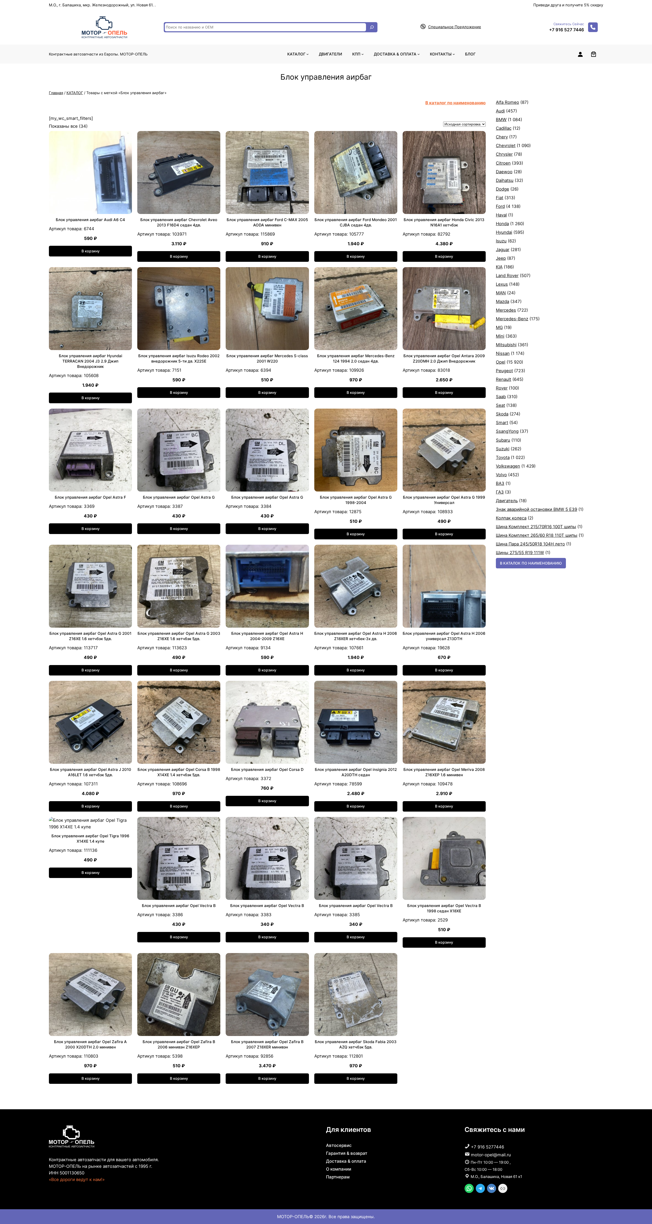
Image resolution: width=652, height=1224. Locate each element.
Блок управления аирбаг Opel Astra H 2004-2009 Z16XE (267, 636)
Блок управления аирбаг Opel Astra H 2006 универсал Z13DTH (444, 636)
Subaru (503, 440)
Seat (500, 405)
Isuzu (501, 240)
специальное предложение (454, 26)
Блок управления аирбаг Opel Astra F (90, 497)
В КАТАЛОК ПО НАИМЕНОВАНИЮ (531, 563)
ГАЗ (500, 492)
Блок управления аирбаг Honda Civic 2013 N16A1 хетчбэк (444, 222)
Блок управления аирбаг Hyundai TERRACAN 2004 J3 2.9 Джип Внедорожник (90, 361)
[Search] (371, 27)
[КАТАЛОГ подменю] (307, 54)
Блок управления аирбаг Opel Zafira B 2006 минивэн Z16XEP (179, 1044)
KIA (499, 266)
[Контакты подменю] (454, 54)
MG (499, 327)
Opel (500, 362)
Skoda (502, 413)
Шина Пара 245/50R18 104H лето (530, 543)
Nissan (503, 353)
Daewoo (504, 171)
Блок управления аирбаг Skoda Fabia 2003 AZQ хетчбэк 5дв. (356, 1044)
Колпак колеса (511, 518)
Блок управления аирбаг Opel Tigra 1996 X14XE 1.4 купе (90, 838)
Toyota (503, 457)
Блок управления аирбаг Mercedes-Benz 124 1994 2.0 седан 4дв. (356, 358)
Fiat (499, 197)
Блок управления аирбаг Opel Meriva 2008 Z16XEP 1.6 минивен (444, 772)
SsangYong (507, 431)
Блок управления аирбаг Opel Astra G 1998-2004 (356, 500)
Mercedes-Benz (512, 318)
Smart (502, 422)
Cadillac (503, 128)
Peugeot (504, 370)
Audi (500, 110)
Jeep (501, 258)
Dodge (502, 189)
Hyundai (504, 232)
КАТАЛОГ (74, 93)
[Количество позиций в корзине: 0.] (594, 54)
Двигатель (507, 500)
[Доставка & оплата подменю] (418, 54)
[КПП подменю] (362, 54)
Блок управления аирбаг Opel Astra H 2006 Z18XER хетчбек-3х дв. (355, 636)
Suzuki (502, 448)
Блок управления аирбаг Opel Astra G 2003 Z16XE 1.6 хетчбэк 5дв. (179, 636)
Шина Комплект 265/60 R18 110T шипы (536, 535)
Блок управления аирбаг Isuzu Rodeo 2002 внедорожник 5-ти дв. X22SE (179, 358)
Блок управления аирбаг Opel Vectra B (179, 905)
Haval (501, 215)
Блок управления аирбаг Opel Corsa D (267, 769)
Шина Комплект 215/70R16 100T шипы (536, 526)
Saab (501, 396)
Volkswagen (508, 466)
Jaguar (502, 249)
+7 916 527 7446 (566, 29)
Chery (502, 136)
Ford (500, 206)
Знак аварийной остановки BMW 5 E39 (536, 509)
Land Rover (507, 275)
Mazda (502, 301)
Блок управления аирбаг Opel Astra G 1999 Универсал (444, 500)
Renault (503, 379)
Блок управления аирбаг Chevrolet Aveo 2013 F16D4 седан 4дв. (178, 222)
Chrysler (504, 154)
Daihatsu (504, 180)
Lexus (502, 284)
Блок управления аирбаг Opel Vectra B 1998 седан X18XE (444, 908)
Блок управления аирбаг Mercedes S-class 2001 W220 (267, 358)
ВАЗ (500, 483)
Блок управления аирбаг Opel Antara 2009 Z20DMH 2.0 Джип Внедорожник (444, 358)
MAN (501, 292)
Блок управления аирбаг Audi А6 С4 (90, 219)
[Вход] (580, 54)
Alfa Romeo (507, 102)
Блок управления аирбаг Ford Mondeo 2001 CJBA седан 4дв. (356, 222)
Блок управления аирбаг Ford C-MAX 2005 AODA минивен (267, 222)
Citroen (503, 163)
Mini (500, 336)
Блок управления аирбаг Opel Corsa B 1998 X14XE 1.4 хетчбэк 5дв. (179, 772)
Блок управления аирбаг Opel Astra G (179, 497)
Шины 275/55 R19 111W (520, 552)
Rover (502, 388)
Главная (56, 93)
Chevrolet (505, 145)
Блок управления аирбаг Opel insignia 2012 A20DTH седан (356, 772)
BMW (501, 119)
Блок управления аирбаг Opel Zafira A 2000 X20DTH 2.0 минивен (90, 1044)
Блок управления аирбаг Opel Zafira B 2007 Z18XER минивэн (267, 1044)
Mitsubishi (506, 344)
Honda (502, 223)
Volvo (501, 474)
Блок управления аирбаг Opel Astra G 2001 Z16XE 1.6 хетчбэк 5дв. (90, 636)
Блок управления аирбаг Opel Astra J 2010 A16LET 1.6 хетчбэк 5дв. (90, 772)
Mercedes (506, 310)
